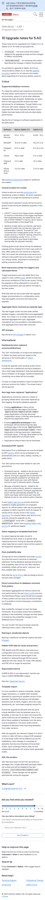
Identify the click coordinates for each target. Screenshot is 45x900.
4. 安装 (19, 26)
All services (6, 885)
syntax (22, 278)
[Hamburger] (41, 14)
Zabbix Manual (8, 26)
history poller (29, 593)
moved (38, 557)
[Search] (35, 14)
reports (11, 453)
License (5, 896)
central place (28, 192)
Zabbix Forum (31, 885)
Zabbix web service (15, 502)
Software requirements (14, 180)
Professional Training (34, 880)
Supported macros (17, 681)
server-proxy (18, 575)
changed (5, 640)
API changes (18, 335)
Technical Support (9, 880)
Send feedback (22, 835)
